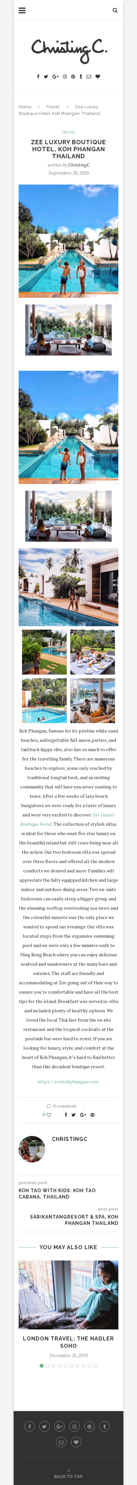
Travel (53, 106)
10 (95, 1366)
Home (25, 106)
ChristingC (79, 165)
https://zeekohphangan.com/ (68, 1081)
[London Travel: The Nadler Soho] (68, 1294)
